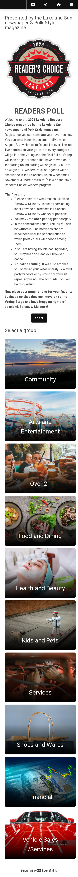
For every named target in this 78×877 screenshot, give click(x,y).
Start (39, 318)
